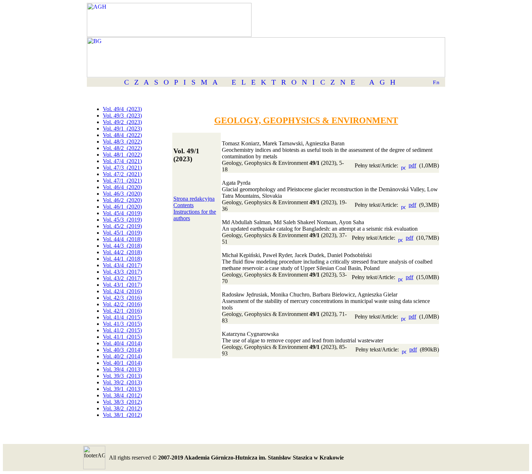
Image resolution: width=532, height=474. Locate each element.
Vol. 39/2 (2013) (122, 382)
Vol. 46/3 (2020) (122, 194)
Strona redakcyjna (194, 199)
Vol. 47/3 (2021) (122, 168)
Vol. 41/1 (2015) (122, 337)
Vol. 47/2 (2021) (122, 174)
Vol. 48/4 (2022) (122, 135)
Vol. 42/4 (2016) (122, 291)
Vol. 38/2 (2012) (122, 408)
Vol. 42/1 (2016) (122, 311)
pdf (412, 165)
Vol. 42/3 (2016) (122, 298)
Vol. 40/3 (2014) (122, 350)
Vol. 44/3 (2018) (122, 246)
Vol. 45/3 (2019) (122, 220)
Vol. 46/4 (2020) (122, 187)
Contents (183, 205)
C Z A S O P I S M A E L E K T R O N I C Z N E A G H (259, 82)
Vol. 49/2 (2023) (122, 122)
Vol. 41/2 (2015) (122, 330)
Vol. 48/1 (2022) (122, 154)
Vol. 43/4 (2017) (122, 265)
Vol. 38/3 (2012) (122, 402)
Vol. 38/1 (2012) (122, 415)
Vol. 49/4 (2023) (122, 109)
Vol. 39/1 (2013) (122, 389)
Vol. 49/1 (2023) (122, 128)
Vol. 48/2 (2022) (122, 148)
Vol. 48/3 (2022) (122, 141)
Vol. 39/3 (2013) (122, 376)
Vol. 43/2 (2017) (122, 278)
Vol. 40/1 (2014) (122, 363)
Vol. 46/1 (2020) (122, 207)
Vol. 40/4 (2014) (122, 343)
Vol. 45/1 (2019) (122, 233)
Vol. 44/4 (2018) (122, 239)
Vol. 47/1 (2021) (122, 181)
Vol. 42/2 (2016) (122, 304)
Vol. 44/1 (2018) (122, 259)
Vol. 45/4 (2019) (122, 213)
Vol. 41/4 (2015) (122, 317)
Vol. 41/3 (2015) (122, 324)
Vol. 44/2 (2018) (122, 252)
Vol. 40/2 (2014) (122, 356)
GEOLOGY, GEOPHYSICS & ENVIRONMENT (306, 120)
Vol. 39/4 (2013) (122, 369)
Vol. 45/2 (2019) (122, 226)
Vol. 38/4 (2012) (122, 395)
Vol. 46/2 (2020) (122, 200)
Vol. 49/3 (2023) (122, 115)
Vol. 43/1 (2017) (122, 285)
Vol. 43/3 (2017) (122, 272)
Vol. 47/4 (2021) (122, 161)
